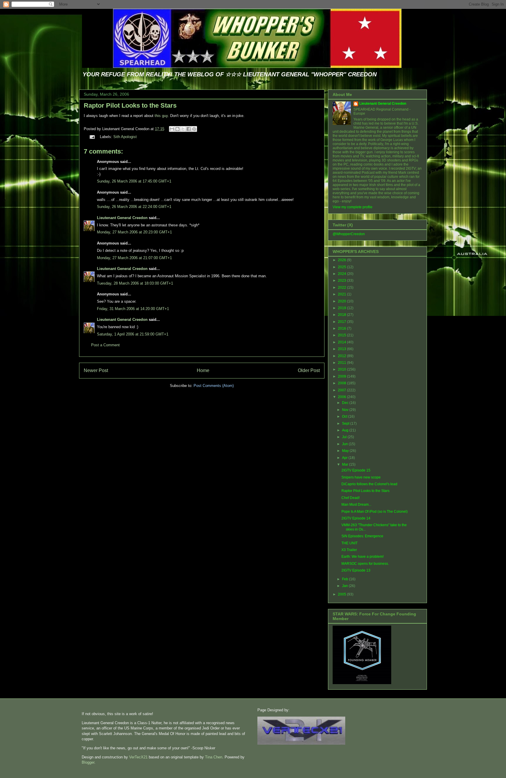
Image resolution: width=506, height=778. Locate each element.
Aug (345, 430)
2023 (342, 280)
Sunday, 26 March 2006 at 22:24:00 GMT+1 (134, 206)
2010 (342, 369)
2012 (342, 356)
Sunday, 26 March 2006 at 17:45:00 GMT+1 (134, 181)
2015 (342, 335)
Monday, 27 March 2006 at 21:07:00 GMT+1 (134, 258)
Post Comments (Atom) (214, 385)
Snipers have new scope (361, 477)
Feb (345, 579)
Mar (345, 464)
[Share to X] (183, 129)
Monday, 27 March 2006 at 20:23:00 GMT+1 (134, 232)
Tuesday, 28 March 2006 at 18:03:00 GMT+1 (135, 283)
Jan (345, 586)
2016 (342, 328)
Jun (345, 444)
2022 (342, 287)
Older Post (309, 370)
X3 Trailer (349, 550)
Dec (345, 403)
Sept (346, 423)
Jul (345, 437)
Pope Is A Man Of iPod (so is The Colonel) (374, 512)
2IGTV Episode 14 (355, 518)
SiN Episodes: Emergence (362, 536)
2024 (342, 274)
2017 (342, 322)
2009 (342, 376)
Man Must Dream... (356, 504)
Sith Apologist (125, 137)
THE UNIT (349, 543)
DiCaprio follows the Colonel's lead (369, 484)
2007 (342, 390)
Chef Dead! (350, 498)
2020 (342, 301)
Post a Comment (105, 345)
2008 (342, 383)
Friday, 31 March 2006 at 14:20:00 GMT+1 (133, 309)
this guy (161, 115)
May (346, 451)
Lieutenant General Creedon (122, 218)
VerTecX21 (138, 757)
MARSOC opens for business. (365, 564)
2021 (342, 294)
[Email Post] (92, 137)
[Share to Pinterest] (194, 129)
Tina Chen (213, 757)
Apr (345, 458)
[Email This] (172, 129)
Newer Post (96, 370)
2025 (342, 267)
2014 (342, 342)
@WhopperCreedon (349, 234)
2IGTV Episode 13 (355, 570)
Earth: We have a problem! (362, 557)
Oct (345, 416)
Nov (345, 410)
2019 (342, 308)
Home (203, 370)
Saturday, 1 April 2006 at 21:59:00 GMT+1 (132, 334)
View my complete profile (352, 207)
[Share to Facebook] (189, 129)
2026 (342, 260)
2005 (342, 594)
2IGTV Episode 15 (355, 470)
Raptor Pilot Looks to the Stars (130, 105)
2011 (342, 363)
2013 (342, 349)
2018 (342, 315)
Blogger (88, 762)
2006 (342, 397)
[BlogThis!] (177, 129)
